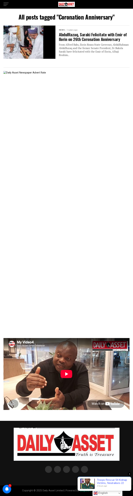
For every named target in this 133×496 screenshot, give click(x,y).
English (103, 493)
